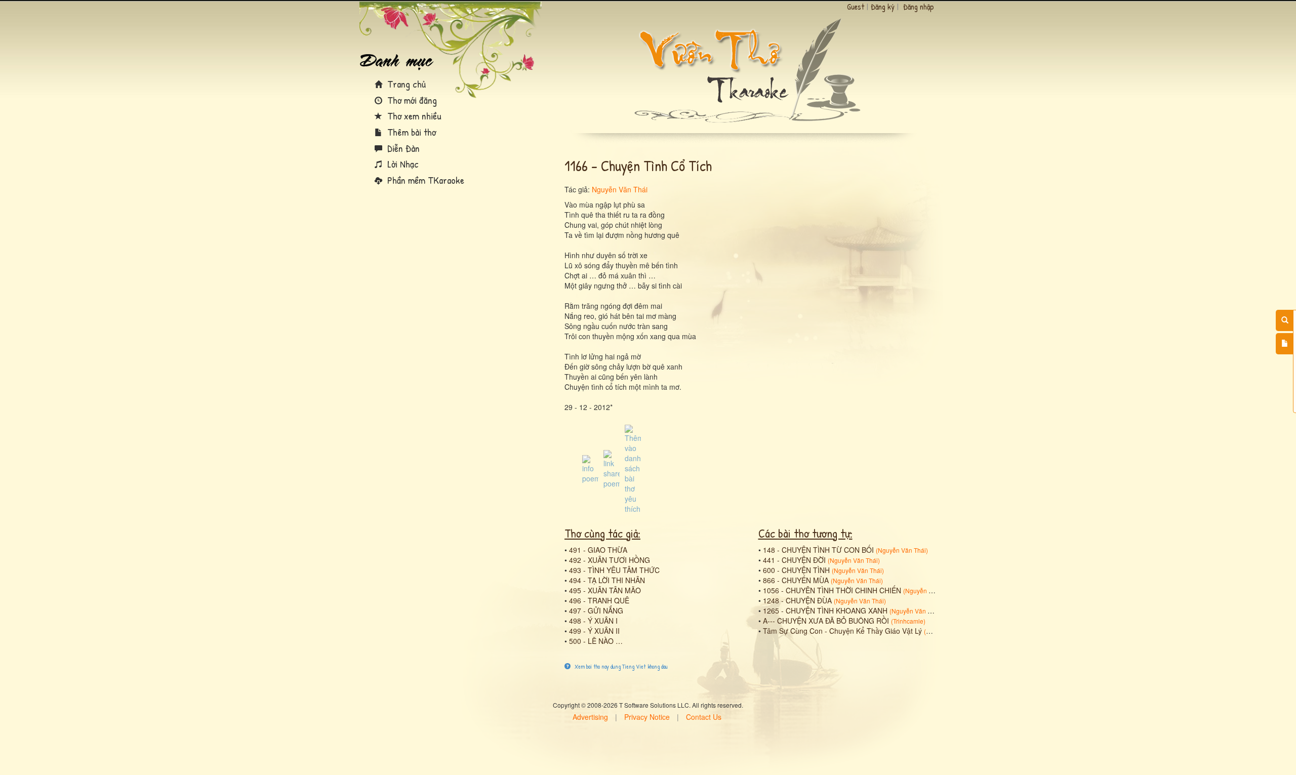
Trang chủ (405, 84)
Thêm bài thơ (410, 132)
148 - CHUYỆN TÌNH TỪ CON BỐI (818, 550)
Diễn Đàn (402, 148)
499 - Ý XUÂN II (594, 631)
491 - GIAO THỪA (598, 550)
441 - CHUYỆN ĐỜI (794, 560)
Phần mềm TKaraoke (424, 180)
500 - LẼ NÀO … (596, 641)
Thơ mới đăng (411, 100)
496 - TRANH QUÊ (599, 600)
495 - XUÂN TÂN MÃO (605, 590)
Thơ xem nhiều (413, 116)
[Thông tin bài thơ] (590, 468)
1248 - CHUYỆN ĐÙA (797, 600)
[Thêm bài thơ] (1284, 343)
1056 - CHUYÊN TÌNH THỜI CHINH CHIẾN (832, 590)
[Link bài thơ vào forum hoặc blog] (611, 468)
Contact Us (703, 717)
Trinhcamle (908, 621)
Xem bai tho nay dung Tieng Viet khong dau (620, 666)
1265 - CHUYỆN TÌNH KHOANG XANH (825, 610)
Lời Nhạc (402, 164)
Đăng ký (883, 6)
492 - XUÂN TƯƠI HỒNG (609, 560)
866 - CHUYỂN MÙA (796, 580)
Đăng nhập (918, 6)
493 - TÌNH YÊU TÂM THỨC (614, 570)
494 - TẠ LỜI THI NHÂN (607, 580)
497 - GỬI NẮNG (596, 610)
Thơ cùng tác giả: (602, 533)
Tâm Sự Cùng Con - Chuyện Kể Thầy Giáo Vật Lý (842, 631)
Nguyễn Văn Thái (619, 189)
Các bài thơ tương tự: (805, 533)
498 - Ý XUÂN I (593, 621)
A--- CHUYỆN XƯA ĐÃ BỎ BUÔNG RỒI (826, 621)
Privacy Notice (647, 717)
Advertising (590, 717)
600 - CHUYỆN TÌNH (796, 570)
